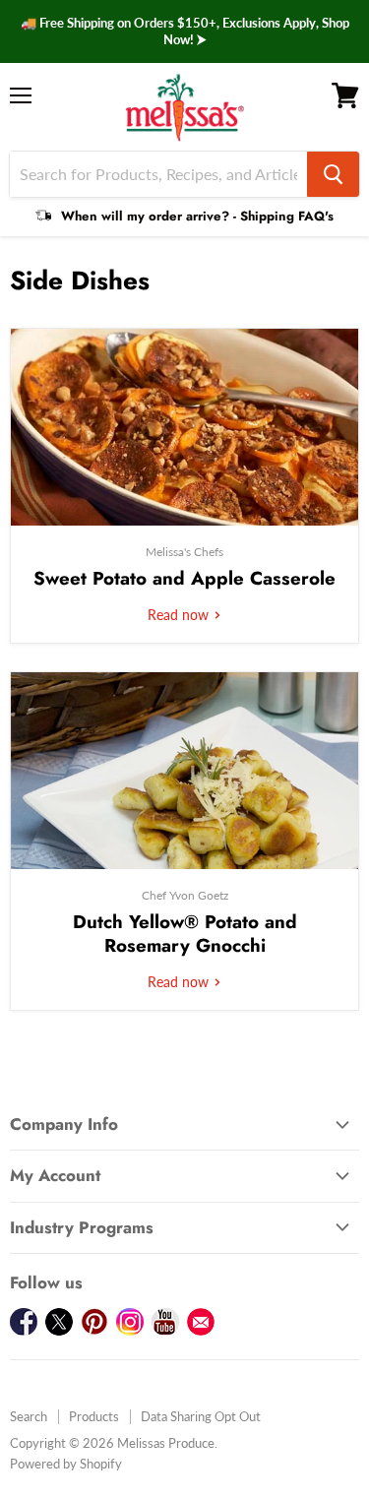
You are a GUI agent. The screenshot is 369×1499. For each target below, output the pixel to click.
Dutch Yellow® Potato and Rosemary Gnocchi (185, 933)
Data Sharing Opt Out (201, 1416)
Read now (180, 614)
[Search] (333, 174)
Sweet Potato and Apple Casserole (184, 578)
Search (28, 1416)
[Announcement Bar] (184, 31)
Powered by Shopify (66, 1463)
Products (94, 1416)
